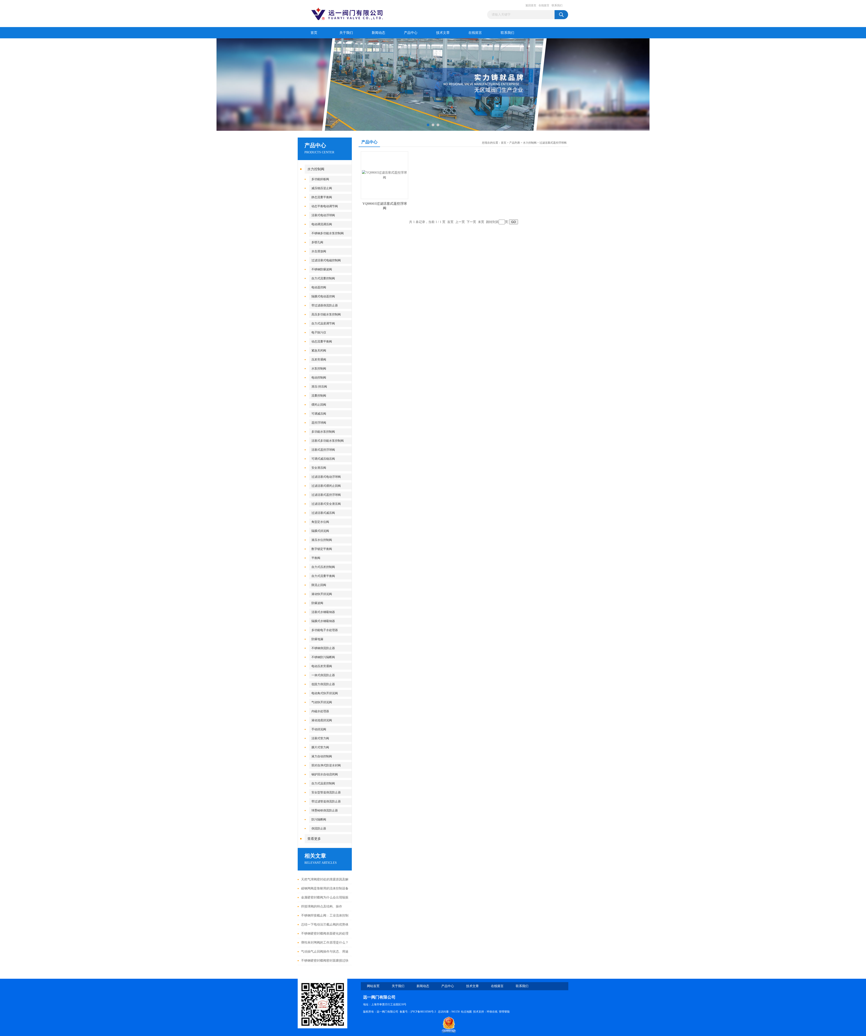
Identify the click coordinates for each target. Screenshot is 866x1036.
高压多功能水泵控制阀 (326, 314)
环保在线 (492, 1011)
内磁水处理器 (320, 711)
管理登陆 (504, 1011)
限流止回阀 (318, 585)
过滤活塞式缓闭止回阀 (326, 485)
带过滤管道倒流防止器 (326, 801)
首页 (314, 32)
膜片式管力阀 (320, 747)
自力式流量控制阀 (323, 278)
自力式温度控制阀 (323, 783)
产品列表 (514, 142)
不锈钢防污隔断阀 (323, 657)
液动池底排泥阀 (321, 720)
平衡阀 (315, 558)
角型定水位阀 (320, 522)
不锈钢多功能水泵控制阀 (327, 233)
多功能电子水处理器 (324, 630)
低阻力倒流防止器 (323, 684)
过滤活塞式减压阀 (323, 513)
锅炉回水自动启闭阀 (324, 774)
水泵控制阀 (318, 368)
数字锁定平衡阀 (321, 549)
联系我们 (557, 5)
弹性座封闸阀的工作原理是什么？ (324, 942)
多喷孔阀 (317, 242)
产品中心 (410, 32)
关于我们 (346, 32)
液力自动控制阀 (321, 756)
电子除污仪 (318, 332)
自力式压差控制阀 (323, 567)
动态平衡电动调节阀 (324, 206)
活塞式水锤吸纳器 (323, 612)
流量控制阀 (318, 395)
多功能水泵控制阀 (323, 431)
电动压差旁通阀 (321, 666)
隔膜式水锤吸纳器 (323, 621)
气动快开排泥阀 (321, 702)
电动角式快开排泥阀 (324, 693)
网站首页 (373, 986)
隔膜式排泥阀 (320, 531)
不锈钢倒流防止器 (323, 648)
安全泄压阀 (318, 467)
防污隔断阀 (318, 819)
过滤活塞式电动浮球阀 (326, 476)
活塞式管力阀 (320, 738)
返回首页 (530, 5)
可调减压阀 (318, 413)
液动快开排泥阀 (321, 594)
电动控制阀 (318, 377)
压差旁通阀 (318, 359)
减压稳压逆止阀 (321, 188)
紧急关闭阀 (318, 350)
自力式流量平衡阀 (323, 576)
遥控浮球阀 (318, 422)
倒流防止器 (318, 828)
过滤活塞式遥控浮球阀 (326, 494)
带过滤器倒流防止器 (324, 305)
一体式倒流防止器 (323, 675)
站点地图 (466, 1011)
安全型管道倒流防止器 (326, 792)
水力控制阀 (315, 169)
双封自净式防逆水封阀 (326, 765)
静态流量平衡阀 (321, 197)
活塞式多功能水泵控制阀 (327, 440)
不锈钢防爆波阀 (321, 269)
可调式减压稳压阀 (323, 458)
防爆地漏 (317, 639)
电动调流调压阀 (321, 224)
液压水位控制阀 (321, 540)
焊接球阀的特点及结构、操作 (321, 906)
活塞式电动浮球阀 (323, 215)
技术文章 (443, 32)
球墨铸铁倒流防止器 (324, 810)
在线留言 (544, 5)
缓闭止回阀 (318, 404)
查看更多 (314, 839)
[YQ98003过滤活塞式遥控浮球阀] (384, 175)
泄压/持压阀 (319, 386)
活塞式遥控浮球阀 (323, 449)
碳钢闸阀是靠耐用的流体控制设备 (324, 888)
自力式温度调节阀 (323, 323)
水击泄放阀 (318, 251)
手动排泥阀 (318, 729)
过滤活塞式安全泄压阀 (326, 503)
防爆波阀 (317, 603)
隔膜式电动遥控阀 (323, 296)
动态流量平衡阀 (321, 341)
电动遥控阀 (318, 287)
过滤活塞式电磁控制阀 (326, 260)
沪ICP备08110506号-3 (423, 1011)
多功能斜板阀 (320, 179)
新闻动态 (378, 32)
